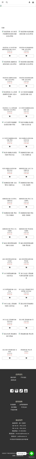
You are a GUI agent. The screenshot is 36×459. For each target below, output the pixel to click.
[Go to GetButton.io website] (32, 457)
